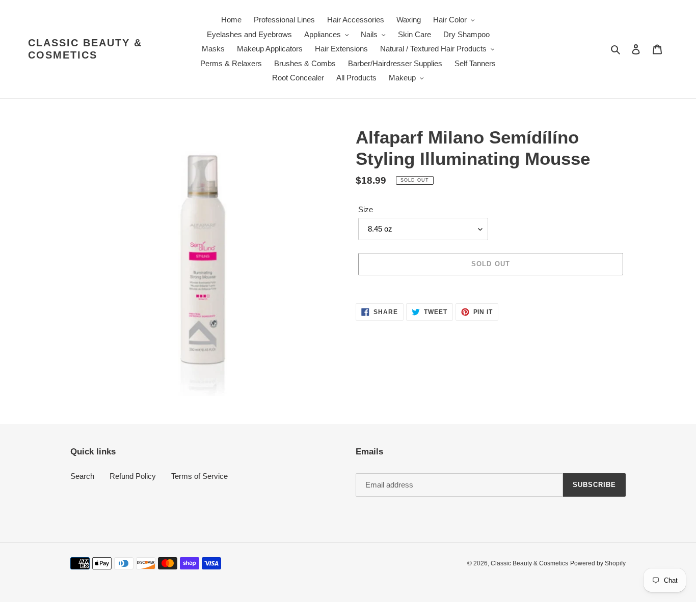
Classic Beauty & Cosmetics (85, 49)
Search (82, 476)
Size (365, 209)
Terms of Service (199, 476)
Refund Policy (133, 476)
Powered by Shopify (598, 563)
